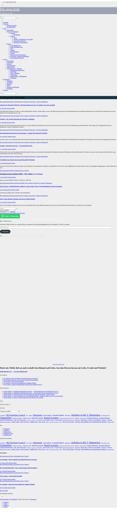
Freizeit (12, 53)
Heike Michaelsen (21, 420)
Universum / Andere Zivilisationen (19, 56)
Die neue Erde (10, 9)
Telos (60, 422)
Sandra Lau (34, 422)
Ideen (15, 38)
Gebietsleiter (13, 75)
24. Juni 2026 (4, 136)
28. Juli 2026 (3, 487)
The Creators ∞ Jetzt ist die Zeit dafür (13, 381)
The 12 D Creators (68, 422)
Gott (15, 420)
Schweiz (9, 64)
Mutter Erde (77, 420)
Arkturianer (37, 415)
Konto (8, 85)
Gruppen (12, 33)
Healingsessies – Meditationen (18, 76)
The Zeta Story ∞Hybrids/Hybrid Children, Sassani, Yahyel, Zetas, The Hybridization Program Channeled (31, 186)
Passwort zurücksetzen (13, 87)
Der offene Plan (11, 27)
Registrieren (6, 79)
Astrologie (67, 415)
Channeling (6, 417)
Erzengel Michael (104, 418)
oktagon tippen (7, 393)
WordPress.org (7, 435)
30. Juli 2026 (3, 479)
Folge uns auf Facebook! (58, 364)
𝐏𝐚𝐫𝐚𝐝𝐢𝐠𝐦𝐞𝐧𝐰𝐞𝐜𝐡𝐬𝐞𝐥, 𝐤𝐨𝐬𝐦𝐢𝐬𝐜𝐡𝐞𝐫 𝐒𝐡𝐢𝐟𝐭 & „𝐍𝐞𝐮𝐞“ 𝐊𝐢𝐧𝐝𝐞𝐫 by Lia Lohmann (21, 174)
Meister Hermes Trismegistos (68, 420)
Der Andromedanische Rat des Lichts (66, 418)
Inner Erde (33, 420)
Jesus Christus (39, 420)
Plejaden (103, 420)
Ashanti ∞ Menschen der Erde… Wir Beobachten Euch (16, 146)
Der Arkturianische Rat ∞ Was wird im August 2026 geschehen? (20, 380)
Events (5, 59)
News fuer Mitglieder (12, 31)
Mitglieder (9, 81)
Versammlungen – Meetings (14, 68)
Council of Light (27, 418)
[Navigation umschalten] (0, 16)
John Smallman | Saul (48, 420)
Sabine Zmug (16, 422)
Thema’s (9, 44)
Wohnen (12, 50)
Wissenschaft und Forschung (18, 55)
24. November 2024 (5, 190)
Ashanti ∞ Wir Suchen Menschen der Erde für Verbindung (17, 119)
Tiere (11, 48)
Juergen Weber (11, 108)
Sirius (47, 422)
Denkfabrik (17, 35)
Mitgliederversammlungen (17, 70)
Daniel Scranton (51, 417)
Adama (30, 415)
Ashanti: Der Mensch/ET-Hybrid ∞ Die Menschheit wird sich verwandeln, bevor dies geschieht (27, 105)
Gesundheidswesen (15, 45)
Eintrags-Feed (7, 432)
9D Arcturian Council (15, 415)
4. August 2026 (4, 463)
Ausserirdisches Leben (105, 415)
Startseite (5, 22)
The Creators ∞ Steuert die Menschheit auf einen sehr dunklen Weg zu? (22, 384)
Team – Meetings (15, 73)
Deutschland (10, 61)
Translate (12, 211)
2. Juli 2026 (3, 122)
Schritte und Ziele (11, 25)
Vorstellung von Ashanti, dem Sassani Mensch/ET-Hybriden (17, 160)
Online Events (11, 67)
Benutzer (9, 84)
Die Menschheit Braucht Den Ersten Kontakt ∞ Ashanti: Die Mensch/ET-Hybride (23, 133)
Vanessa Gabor (111, 422)
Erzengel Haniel (83, 418)
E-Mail (5, 507)
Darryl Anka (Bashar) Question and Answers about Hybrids (17, 199)
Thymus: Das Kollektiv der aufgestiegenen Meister (91, 422)
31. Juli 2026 (3, 471)
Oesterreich (10, 62)
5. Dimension (2, 415)
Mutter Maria (84, 420)
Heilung (28, 420)
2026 (27, 415)
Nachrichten (10, 30)
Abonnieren (5, 231)
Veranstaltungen (11, 65)
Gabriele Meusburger (6, 420)
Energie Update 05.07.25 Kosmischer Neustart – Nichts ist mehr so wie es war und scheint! (38, 396)
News (5, 28)
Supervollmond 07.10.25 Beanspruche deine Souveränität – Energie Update (33, 394)
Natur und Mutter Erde (16, 47)
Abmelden (10, 88)
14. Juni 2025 (4, 177)
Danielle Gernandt (37, 418)
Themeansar (33, 499)
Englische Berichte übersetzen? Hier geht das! (12, 213)
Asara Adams (47, 415)
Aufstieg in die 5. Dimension (85, 415)
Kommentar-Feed (8, 433)
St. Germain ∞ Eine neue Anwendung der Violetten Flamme (19, 383)
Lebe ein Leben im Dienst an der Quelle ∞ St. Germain (28, 397)
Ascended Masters (58, 415)
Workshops (13, 78)
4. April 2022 (4, 202)
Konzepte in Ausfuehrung (21, 42)
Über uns (5, 24)
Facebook (6, 502)
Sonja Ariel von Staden (54, 422)
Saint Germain (24, 422)
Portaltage (109, 420)
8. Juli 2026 (3, 108)
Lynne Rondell (58, 420)
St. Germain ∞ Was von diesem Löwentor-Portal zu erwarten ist (20, 378)
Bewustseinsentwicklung (17, 58)
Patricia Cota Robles (94, 420)
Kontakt (5, 90)
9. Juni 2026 (3, 163)
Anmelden (10, 82)
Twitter (5, 504)
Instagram (6, 505)
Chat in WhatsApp (12, 216)
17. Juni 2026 (4, 149)
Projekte (12, 36)
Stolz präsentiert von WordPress (9, 499)
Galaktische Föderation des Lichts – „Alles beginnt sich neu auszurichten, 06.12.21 (35, 391)
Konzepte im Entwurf (19, 41)
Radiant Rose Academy (5, 422)
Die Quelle (77, 418)
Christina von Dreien (17, 418)
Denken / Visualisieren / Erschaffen (23, 39)
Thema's (26, 101)
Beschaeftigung (14, 51)
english (16, 183)
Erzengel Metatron (92, 418)
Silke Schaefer (41, 422)
